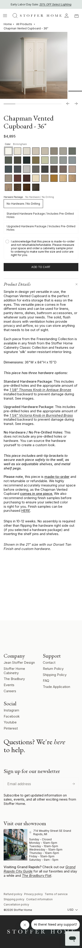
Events (9, 685)
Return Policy (53, 668)
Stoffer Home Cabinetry (14, 670)
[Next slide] (76, 104)
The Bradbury (14, 679)
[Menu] (5, 16)
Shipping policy (14, 899)
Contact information (39, 899)
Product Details (17, 284)
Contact (49, 662)
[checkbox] (41, 248)
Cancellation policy (16, 904)
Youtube (10, 722)
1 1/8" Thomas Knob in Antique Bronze (40, 390)
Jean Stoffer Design (19, 662)
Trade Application (56, 687)
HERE (25, 510)
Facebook (12, 716)
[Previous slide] (68, 104)
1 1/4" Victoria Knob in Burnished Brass (41, 415)
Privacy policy (33, 894)
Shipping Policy (55, 675)
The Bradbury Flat (36, 875)
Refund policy (13, 894)
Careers (10, 691)
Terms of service (56, 894)
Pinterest (11, 728)
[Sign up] (73, 784)
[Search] (15, 16)
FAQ (46, 680)
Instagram (11, 710)
